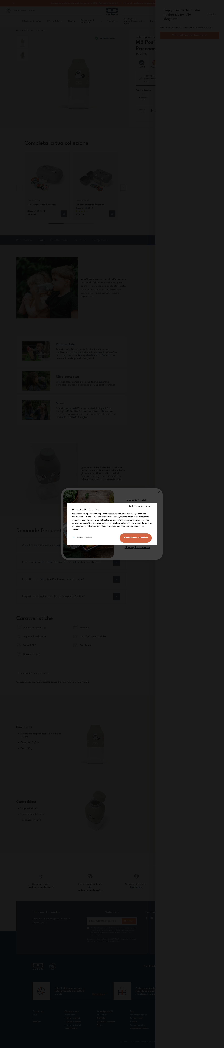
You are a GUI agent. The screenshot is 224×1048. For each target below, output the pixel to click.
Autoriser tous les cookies (136, 538)
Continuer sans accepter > (140, 506)
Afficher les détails (84, 538)
